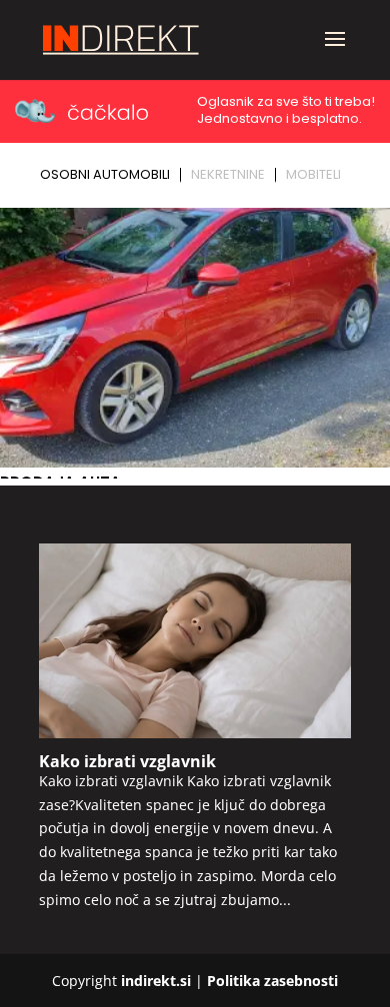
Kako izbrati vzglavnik (127, 761)
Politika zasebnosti (272, 980)
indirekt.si (156, 980)
